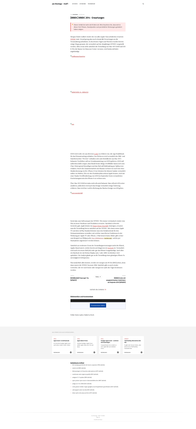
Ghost (100, 419)
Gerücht (111, 248)
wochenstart (91, 3)
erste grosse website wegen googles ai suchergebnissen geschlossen (91, 386)
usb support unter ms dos (79, 390)
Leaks (96, 154)
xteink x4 (74, 368)
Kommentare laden (98, 305)
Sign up (98, 417)
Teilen (97, 276)
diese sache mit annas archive (80, 393)
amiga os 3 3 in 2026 (78, 383)
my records (83, 3)
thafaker (75, 14)
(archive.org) (108, 238)
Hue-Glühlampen (98, 238)
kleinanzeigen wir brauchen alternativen (83, 371)
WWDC (73, 39)
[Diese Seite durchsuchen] (143, 4)
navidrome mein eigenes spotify (81, 374)
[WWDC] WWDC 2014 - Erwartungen (87, 17)
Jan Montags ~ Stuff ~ (60, 4)
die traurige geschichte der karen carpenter (84, 365)
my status (75, 3)
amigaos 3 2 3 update (78, 377)
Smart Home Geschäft (100, 226)
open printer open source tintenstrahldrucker (85, 380)
